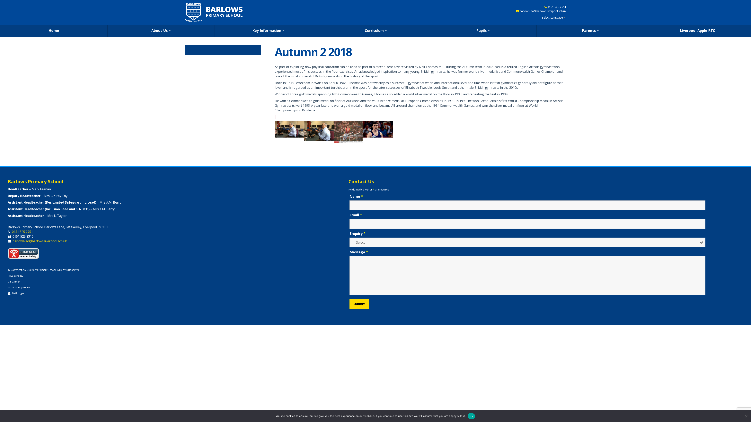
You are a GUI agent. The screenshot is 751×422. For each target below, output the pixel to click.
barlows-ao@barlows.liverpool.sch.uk (543, 11)
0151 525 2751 (556, 7)
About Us (160, 30)
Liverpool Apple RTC (697, 30)
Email (355, 215)
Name (356, 196)
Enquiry (357, 233)
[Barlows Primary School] (214, 12)
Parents (589, 30)
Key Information (267, 30)
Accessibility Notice (19, 287)
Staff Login (18, 293)
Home (54, 30)
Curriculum (375, 30)
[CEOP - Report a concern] (25, 252)
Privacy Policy (15, 275)
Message (358, 252)
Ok (471, 416)
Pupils (482, 30)
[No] (746, 416)
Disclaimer (14, 281)
